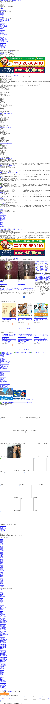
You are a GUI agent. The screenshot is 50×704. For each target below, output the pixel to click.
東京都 (1, 549)
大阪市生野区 (3, 640)
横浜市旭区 (2, 618)
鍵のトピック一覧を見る (25, 328)
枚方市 (1, 679)
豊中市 (1, 676)
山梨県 (1, 561)
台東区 (1, 606)
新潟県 (1, 546)
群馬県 (1, 556)
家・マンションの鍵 (4, 19)
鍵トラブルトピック (4, 385)
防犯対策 (2, 36)
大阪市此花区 (3, 642)
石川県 (1, 548)
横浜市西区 (2, 633)
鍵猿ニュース (3, 382)
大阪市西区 (2, 653)
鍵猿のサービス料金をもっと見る (7, 165)
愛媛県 (13, 229)
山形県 (1, 542)
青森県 (1, 540)
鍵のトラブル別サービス (5, 354)
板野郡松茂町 (3, 219)
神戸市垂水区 (3, 683)
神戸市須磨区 (3, 681)
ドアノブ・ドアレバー (5, 371)
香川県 (17, 229)
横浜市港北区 (3, 625)
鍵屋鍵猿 (2, 53)
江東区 (1, 598)
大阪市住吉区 (3, 646)
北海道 (1, 539)
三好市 (1, 225)
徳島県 (1, 284)
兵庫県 (1, 566)
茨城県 (1, 554)
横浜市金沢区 (3, 622)
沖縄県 (1, 586)
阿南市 (1, 212)
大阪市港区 (2, 663)
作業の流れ (2, 30)
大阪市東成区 (3, 658)
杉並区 (1, 602)
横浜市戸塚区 (3, 631)
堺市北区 (2, 666)
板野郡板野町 (3, 216)
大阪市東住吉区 (3, 657)
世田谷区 (2, 605)
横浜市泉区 (2, 619)
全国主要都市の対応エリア (6, 588)
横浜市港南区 (3, 624)
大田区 (1, 594)
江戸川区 (2, 593)
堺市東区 (2, 671)
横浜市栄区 (2, 626)
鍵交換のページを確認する (6, 143)
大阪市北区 (2, 641)
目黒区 (1, 615)
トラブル (14, 323)
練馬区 (1, 612)
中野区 (1, 611)
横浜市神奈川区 (3, 621)
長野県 (1, 560)
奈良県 (1, 569)
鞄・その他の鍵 (3, 25)
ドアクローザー (3, 26)
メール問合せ (6, 75)
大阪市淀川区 (3, 665)
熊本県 (1, 581)
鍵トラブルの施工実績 (5, 384)
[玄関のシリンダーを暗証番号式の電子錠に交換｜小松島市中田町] (42, 261)
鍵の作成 (2, 17)
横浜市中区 (2, 632)
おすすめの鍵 (3, 38)
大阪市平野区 (3, 660)
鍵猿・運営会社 (3, 381)
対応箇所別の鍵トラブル (5, 361)
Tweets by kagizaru (4, 400)
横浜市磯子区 (3, 620)
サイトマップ (4, 51)
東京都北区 (2, 596)
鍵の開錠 (2, 12)
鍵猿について (3, 10)
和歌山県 (2, 570)
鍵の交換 (2, 14)
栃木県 (1, 555)
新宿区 (1, 601)
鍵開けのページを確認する (6, 113)
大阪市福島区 (3, 661)
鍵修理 (1, 281)
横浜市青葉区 (3, 617)
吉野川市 (2, 226)
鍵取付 (36, 267)
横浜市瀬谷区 (3, 627)
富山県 (1, 547)
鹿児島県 (2, 585)
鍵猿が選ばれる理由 (4, 41)
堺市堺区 (2, 667)
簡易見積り (30, 698)
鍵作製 (1, 209)
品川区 (1, 599)
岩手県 (1, 541)
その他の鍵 (2, 192)
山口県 (9, 229)
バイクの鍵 (2, 23)
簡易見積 (2, 40)
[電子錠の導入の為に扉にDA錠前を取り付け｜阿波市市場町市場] (47, 263)
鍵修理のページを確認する (6, 127)
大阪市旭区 (2, 638)
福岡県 (1, 579)
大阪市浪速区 (3, 652)
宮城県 (1, 543)
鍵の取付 (2, 15)
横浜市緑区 (2, 635)
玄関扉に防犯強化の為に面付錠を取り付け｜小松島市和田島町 (37, 277)
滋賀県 (1, 568)
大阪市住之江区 (3, 645)
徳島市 (1, 222)
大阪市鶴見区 (3, 650)
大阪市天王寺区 (3, 651)
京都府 (1, 567)
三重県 (1, 563)
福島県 (1, 544)
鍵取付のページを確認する (6, 158)
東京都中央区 (3, 607)
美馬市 (1, 224)
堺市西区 (2, 670)
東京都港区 (2, 614)
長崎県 (1, 582)
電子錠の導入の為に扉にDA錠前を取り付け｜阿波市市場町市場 (47, 277)
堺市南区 (2, 672)
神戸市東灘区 (3, 689)
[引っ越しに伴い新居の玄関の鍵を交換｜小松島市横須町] (26, 278)
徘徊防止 (2, 37)
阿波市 (1, 213)
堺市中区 (2, 668)
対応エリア (2, 32)
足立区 (1, 589)
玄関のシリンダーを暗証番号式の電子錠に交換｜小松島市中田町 (42, 276)
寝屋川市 (2, 677)
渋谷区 (1, 600)
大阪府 (1, 565)
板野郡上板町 (3, 217)
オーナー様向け (3, 34)
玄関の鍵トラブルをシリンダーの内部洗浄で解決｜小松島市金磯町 (9, 289)
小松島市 (2, 220)
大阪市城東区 (3, 644)
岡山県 (1, 229)
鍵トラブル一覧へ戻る (25, 349)
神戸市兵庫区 (3, 690)
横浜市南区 (2, 637)
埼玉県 (1, 552)
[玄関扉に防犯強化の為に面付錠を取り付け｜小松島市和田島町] (37, 263)
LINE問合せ (15, 75)
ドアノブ (2, 27)
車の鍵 (1, 21)
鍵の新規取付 (3, 359)
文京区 (1, 613)
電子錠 (1, 28)
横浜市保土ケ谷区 (4, 634)
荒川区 (1, 591)
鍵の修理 (2, 13)
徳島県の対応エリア (4, 534)
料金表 (1, 31)
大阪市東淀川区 (3, 659)
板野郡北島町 (3, 218)
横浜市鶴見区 (3, 629)
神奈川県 (2, 550)
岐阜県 (1, 559)
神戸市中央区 (3, 684)
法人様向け (2, 373)
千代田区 (2, 608)
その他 (47, 323)
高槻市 (1, 674)
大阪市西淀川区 (3, 655)
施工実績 (2, 33)
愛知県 (1, 557)
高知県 (21, 229)
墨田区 (1, 604)
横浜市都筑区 (3, 628)
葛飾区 (1, 595)
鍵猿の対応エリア (4, 537)
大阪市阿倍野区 (3, 639)
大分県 (1, 583)
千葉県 (1, 553)
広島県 (5, 229)
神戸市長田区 (3, 685)
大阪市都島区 (3, 664)
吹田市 (1, 673)
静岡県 (1, 562)
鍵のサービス (3, 44)
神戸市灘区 (2, 686)
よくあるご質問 (3, 39)
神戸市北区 (2, 680)
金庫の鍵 (2, 24)
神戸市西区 (2, 687)
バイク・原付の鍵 (4, 182)
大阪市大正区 (3, 647)
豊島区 (1, 609)
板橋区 (1, 592)
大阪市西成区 (3, 654)
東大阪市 (2, 678)
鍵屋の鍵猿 (10, 691)
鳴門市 (1, 223)
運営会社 (12, 51)
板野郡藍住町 (3, 215)
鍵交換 (19, 281)
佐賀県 (1, 580)
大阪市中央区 (3, 648)
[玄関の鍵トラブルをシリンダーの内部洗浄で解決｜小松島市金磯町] (9, 278)
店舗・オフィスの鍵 (4, 20)
